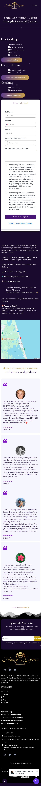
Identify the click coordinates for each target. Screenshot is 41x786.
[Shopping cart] (33, 5)
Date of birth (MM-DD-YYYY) (15, 138)
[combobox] (7, 125)
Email (7, 130)
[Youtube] (15, 669)
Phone (8, 120)
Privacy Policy (14, 223)
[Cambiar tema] (4, 781)
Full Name (9, 112)
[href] (20, 339)
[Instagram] (4, 669)
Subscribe (37, 638)
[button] (36, 5)
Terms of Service (26, 223)
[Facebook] (9, 669)
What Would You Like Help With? (17, 149)
